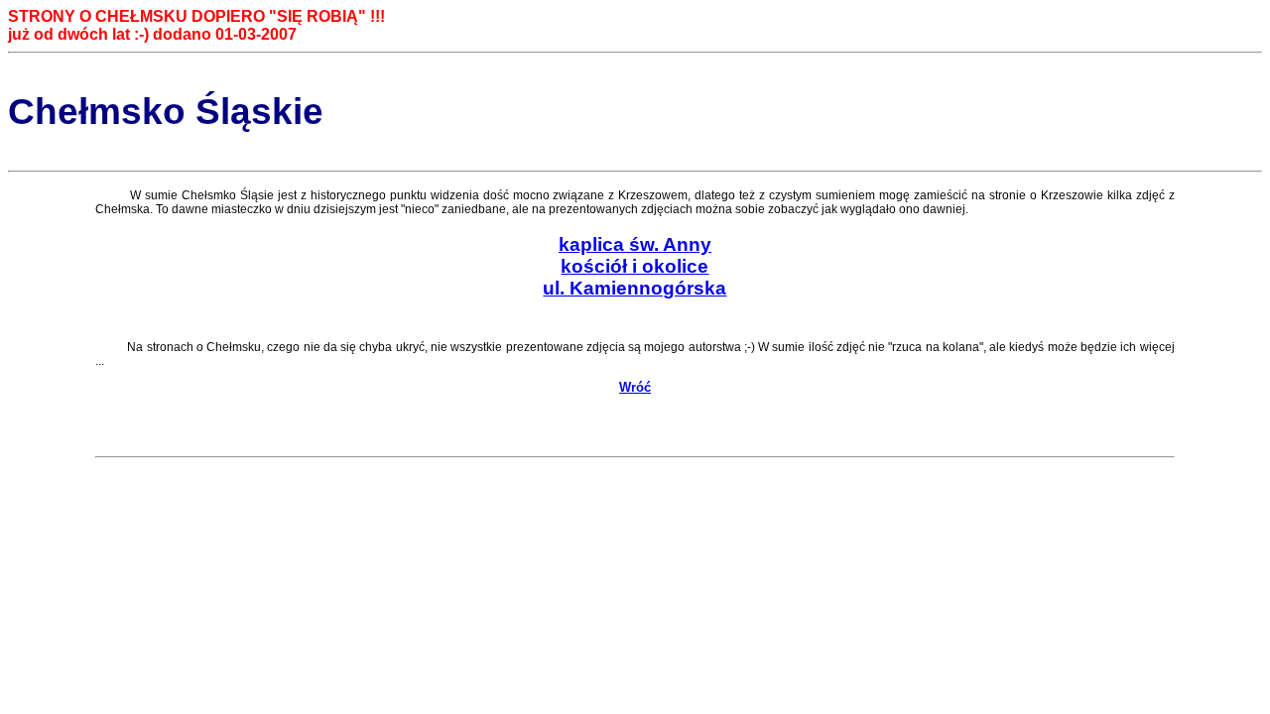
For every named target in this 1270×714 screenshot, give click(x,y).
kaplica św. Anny (635, 244)
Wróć (635, 387)
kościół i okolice (634, 266)
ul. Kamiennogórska (634, 288)
